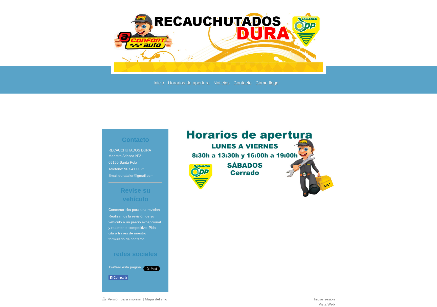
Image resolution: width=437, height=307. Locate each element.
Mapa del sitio (156, 299)
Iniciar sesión (324, 299)
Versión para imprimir (125, 299)
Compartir (120, 277)
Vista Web (327, 304)
